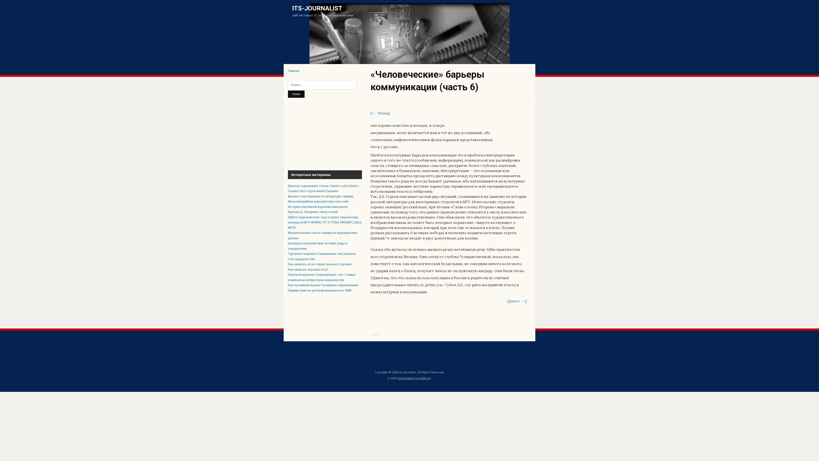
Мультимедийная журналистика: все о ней (318, 201)
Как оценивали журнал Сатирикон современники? (323, 285)
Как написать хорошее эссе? (308, 269)
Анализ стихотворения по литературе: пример (320, 196)
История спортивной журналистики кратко (318, 207)
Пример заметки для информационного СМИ (319, 290)
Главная (293, 71)
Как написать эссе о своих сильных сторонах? (320, 264)
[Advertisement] (325, 134)
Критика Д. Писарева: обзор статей (313, 212)
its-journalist (317, 8)
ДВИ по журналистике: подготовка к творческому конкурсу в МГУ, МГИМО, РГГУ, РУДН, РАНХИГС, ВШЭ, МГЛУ (325, 222)
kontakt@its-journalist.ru (414, 378)
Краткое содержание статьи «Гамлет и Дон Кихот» (323, 186)
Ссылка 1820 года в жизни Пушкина (313, 191)
